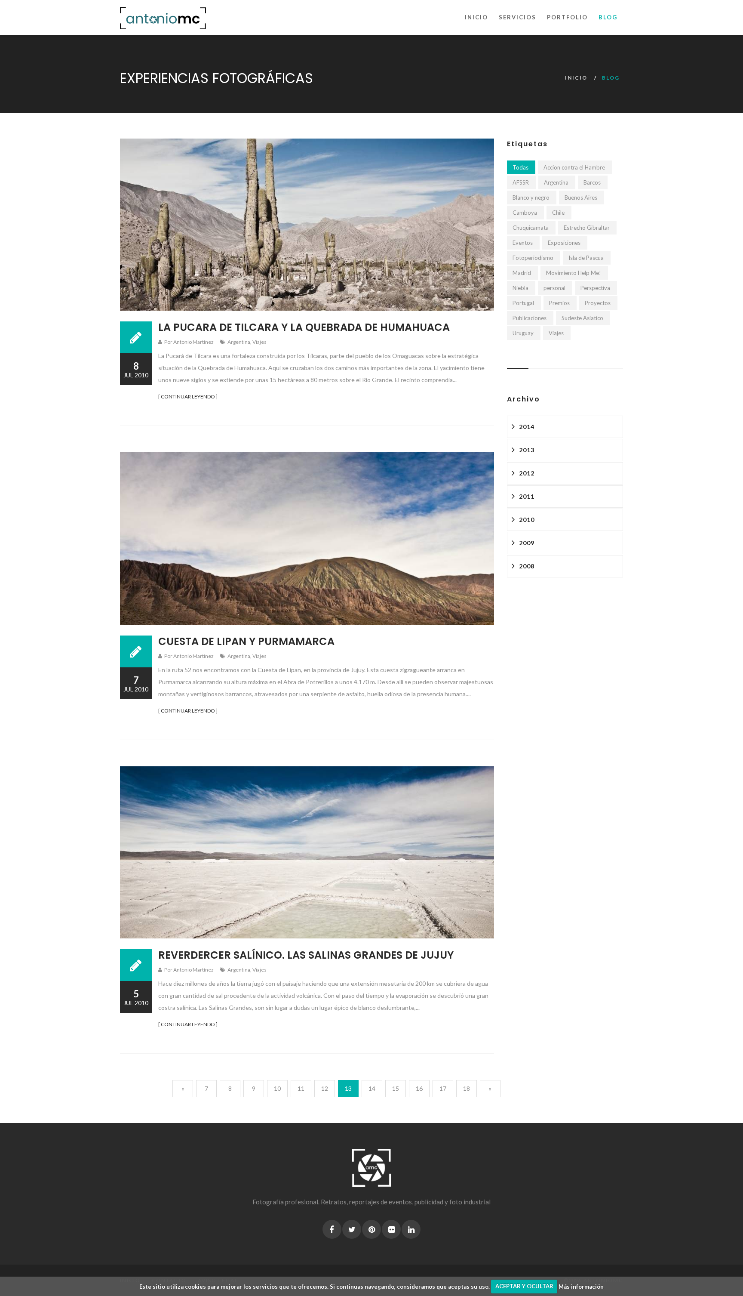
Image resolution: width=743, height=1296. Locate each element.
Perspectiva (595, 287)
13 (348, 1088)
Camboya (525, 212)
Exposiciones (564, 242)
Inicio (476, 17)
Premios (559, 302)
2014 (526, 426)
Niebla (520, 287)
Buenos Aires (581, 197)
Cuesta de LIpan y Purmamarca (246, 641)
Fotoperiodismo (533, 257)
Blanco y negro (531, 197)
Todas (520, 167)
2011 (526, 496)
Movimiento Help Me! (573, 272)
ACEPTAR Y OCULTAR (524, 1286)
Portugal (523, 302)
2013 (526, 450)
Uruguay (523, 333)
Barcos (592, 182)
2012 (526, 473)
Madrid (522, 272)
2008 (526, 566)
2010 (526, 519)
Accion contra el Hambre (574, 167)
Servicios (517, 17)
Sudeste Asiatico (582, 318)
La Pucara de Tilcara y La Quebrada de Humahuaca (304, 327)
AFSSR (521, 182)
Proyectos (598, 302)
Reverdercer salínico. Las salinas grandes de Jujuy (306, 955)
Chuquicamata (531, 227)
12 (324, 1088)
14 (371, 1088)
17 (442, 1088)
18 (466, 1088)
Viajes (259, 342)
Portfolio (567, 17)
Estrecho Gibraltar (587, 227)
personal (554, 287)
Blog (608, 17)
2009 (526, 542)
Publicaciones (530, 318)
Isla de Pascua (586, 257)
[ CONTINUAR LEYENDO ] (188, 396)
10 (277, 1088)
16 (419, 1088)
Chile (558, 212)
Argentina (238, 342)
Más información (581, 1286)
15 (395, 1088)
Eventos (523, 242)
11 (301, 1088)
